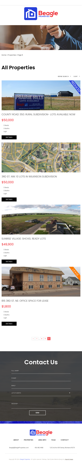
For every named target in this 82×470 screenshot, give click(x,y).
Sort (76, 76)
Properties (28, 440)
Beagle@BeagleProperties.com (19, 447)
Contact (65, 440)
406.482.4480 (39, 447)
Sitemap (44, 459)
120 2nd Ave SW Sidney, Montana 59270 (62, 447)
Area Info (42, 440)
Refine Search (63, 76)
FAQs (53, 440)
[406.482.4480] (41, 2)
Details (9, 137)
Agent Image (69, 459)
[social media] (41, 445)
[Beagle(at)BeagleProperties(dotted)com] (73, 2)
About (16, 440)
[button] (9, 2)
